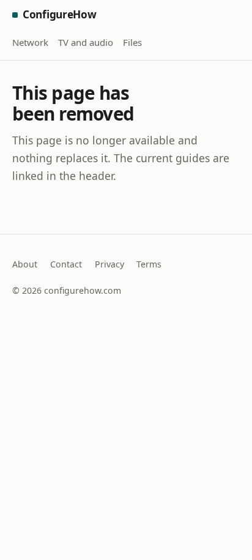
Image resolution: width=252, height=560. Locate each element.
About (24, 264)
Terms (148, 264)
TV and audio (85, 42)
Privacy (109, 264)
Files (132, 42)
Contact (66, 264)
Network (30, 42)
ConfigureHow (60, 14)
